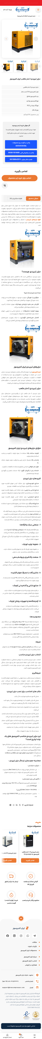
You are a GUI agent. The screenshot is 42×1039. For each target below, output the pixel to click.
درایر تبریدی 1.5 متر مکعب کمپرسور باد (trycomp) (30, 853)
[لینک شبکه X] (20, 805)
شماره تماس (29, 981)
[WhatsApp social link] (13, 805)
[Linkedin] (14, 936)
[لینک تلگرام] (10, 805)
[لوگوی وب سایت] (23, 9)
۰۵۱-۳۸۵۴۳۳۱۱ (13, 981)
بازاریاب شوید (32, 946)
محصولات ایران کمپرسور (29, 950)
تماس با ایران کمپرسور (29, 961)
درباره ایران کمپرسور (30, 957)
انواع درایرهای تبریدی (33, 219)
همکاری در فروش (31, 965)
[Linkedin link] (16, 805)
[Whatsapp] (28, 936)
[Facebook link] (23, 805)
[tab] (33, 198)
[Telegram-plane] (34, 936)
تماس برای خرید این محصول (19, 178)
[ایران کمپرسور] (27, 928)
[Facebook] (7, 936)
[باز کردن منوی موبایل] (38, 9)
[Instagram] (21, 936)
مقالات (34, 942)
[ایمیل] (37, 987)
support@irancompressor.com (13, 987)
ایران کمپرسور (36, 372)
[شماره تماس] (37, 981)
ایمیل (31, 987)
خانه (39, 16)
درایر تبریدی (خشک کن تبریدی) (26, 16)
